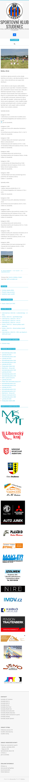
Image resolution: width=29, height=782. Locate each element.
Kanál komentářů (5, 770)
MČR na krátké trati (12, 279)
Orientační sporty (5, 272)
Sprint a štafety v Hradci (15, 277)
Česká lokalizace (5, 772)
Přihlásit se (4, 766)
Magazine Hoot (13, 779)
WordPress (23, 779)
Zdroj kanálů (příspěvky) (7, 768)
